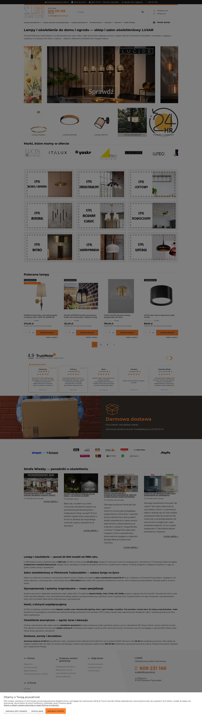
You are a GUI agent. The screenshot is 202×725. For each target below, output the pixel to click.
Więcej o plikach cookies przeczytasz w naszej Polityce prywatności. (31, 705)
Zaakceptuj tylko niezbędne (16, 711)
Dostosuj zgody (37, 711)
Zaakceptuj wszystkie (55, 711)
